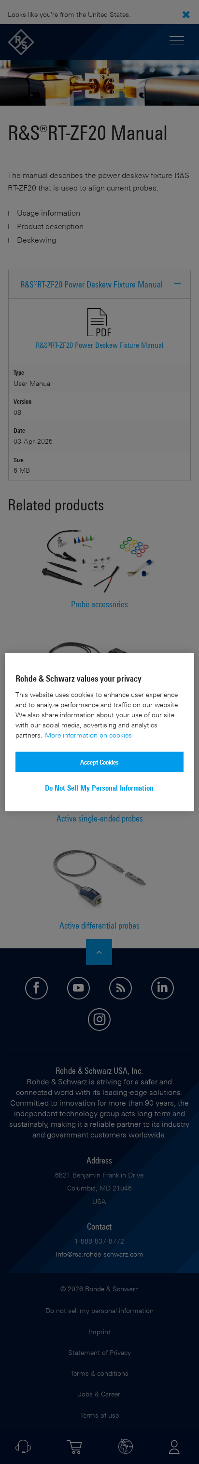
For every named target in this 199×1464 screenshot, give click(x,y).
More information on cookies (88, 734)
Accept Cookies (99, 761)
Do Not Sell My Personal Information (99, 787)
